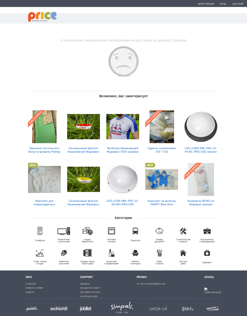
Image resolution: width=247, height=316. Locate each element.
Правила (84, 283)
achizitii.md (58, 308)
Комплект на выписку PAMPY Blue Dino (162, 202)
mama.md (158, 308)
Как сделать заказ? (90, 287)
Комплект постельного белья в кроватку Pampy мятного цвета (44, 150)
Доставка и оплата (90, 292)
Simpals (122, 306)
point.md (31, 309)
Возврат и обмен (34, 287)
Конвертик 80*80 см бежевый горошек (201, 202)
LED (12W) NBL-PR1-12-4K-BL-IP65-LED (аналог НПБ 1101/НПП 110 (201, 150)
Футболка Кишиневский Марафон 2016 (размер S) (123, 150)
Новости (30, 292)
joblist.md (85, 309)
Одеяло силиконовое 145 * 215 (162, 150)
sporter (212, 308)
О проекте (31, 283)
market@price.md (156, 283)
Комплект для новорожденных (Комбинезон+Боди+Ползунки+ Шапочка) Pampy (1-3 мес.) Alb (44, 202)
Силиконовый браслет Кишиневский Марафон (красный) (83, 150)
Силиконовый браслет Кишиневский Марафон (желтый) (83, 202)
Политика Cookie (88, 296)
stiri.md (188, 309)
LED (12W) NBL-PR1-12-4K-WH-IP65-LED (123, 202)
